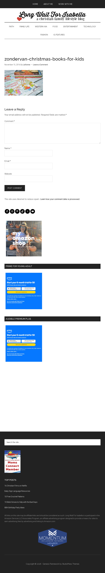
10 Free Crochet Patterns (14, 497)
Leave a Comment (40, 65)
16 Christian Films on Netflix (15, 486)
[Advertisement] (52, 44)
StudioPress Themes (70, 564)
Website (8, 174)
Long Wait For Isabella (52, 16)
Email (7, 161)
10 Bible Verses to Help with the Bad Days (20, 502)
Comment (9, 121)
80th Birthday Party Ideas (14, 508)
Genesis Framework (51, 564)
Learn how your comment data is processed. (60, 199)
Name (7, 148)
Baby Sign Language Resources (17, 491)
